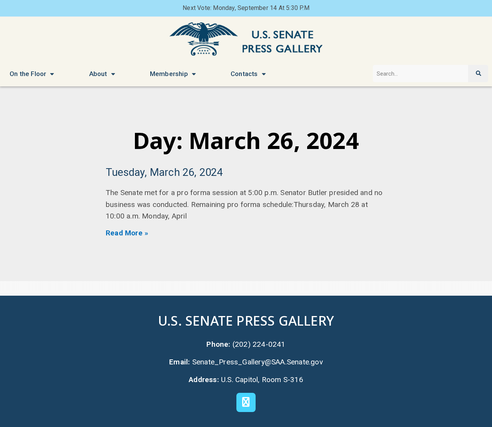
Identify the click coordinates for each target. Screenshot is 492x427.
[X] (246, 402)
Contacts (244, 74)
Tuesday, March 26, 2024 (164, 172)
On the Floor (28, 74)
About (98, 74)
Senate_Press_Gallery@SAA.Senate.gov (257, 361)
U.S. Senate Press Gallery (246, 320)
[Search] (478, 73)
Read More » (127, 232)
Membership (169, 74)
